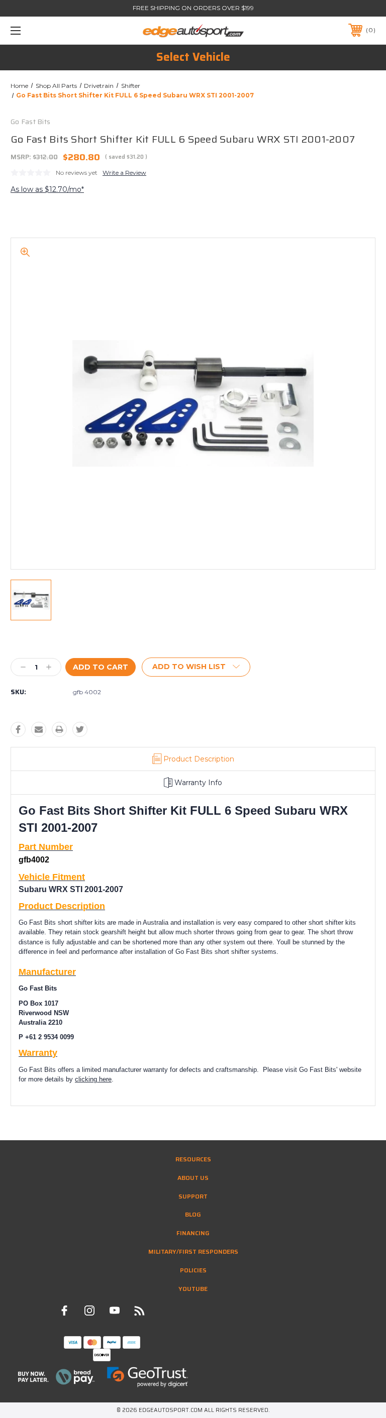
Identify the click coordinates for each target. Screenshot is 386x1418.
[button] (56, 1376)
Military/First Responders (193, 1251)
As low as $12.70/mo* (47, 189)
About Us (193, 1177)
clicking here (93, 1079)
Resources (193, 1159)
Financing (193, 1233)
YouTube (193, 1288)
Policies (193, 1270)
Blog (193, 1214)
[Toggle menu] (47, 30)
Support (193, 1196)
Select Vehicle (193, 57)
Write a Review (124, 172)
